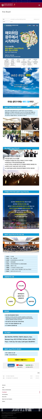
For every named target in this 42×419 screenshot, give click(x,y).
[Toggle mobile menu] (39, 5)
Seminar (4, 385)
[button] (11, 21)
